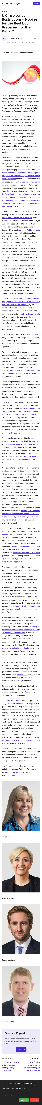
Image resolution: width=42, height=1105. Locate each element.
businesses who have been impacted (19, 444)
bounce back (22, 675)
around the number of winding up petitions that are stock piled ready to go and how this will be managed (21, 302)
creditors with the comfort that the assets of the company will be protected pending (21, 373)
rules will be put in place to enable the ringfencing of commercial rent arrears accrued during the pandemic (21, 411)
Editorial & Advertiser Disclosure (19, 53)
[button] (3, 3)
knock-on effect (12, 700)
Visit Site (21, 1049)
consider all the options (15, 772)
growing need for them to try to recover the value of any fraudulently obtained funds (21, 630)
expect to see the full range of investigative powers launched (21, 740)
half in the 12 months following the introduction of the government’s (21, 194)
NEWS (4, 11)
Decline (35, 1100)
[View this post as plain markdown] (35, 39)
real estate (9, 495)
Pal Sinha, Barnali (15, 38)
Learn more (7, 1095)
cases (4, 361)
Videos (36, 3)
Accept (24, 1100)
